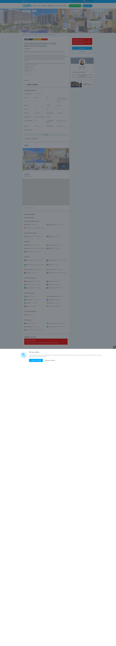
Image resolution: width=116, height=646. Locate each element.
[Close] (114, 347)
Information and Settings (50, 360)
